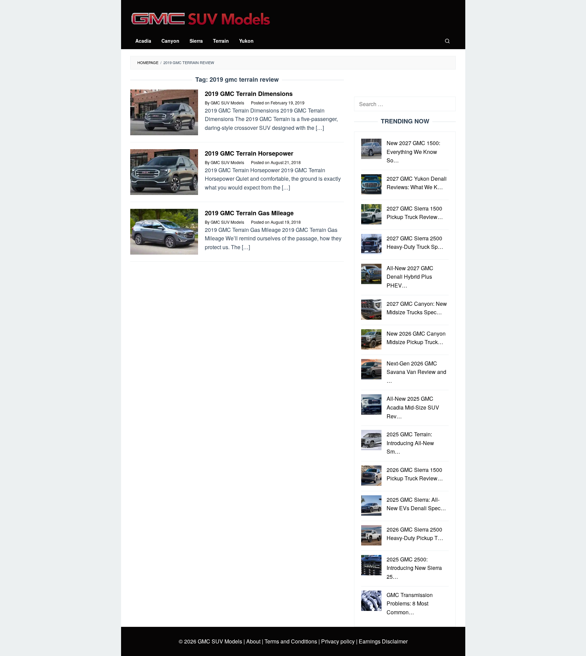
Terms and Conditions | (291, 641)
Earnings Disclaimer (382, 641)
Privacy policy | (338, 641)
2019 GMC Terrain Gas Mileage (249, 212)
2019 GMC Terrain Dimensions (249, 93)
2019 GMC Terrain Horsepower (249, 153)
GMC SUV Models (220, 641)
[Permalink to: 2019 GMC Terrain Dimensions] (164, 112)
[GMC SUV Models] (200, 18)
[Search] (447, 40)
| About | (253, 641)
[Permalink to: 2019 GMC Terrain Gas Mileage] (164, 231)
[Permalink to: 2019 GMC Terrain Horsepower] (164, 171)
